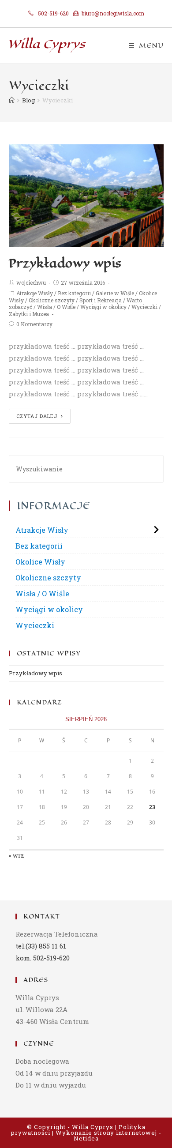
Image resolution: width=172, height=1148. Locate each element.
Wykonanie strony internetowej (106, 1133)
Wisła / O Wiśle (56, 306)
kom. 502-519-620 (42, 957)
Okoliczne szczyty (52, 300)
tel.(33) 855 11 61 (40, 945)
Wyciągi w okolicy (103, 306)
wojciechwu (31, 282)
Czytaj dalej (36, 416)
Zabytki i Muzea (29, 313)
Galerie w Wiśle (115, 293)
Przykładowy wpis (65, 263)
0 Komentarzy (34, 323)
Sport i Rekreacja (100, 300)
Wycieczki (144, 306)
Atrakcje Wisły (34, 293)
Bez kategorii (74, 293)
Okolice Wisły (40, 561)
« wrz (16, 855)
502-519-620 (53, 13)
